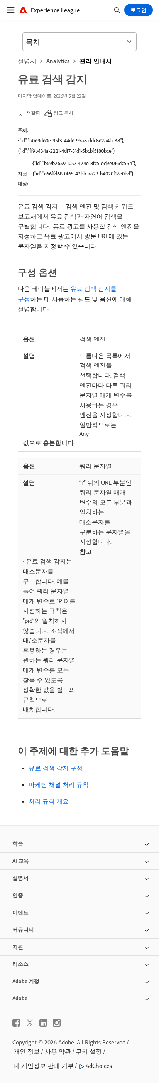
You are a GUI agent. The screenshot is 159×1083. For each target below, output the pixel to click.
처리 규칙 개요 (49, 801)
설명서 (27, 61)
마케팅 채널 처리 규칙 (59, 784)
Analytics (57, 61)
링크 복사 (63, 113)
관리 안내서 (96, 61)
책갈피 (33, 113)
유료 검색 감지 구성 (56, 768)
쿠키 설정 (89, 1051)
